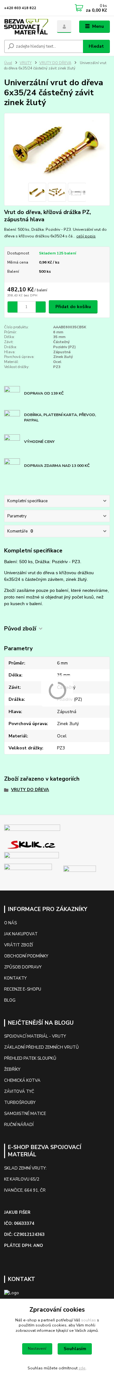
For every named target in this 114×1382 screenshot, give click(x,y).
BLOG (10, 1000)
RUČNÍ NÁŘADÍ (19, 1125)
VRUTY (26, 63)
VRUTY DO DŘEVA (55, 63)
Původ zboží (20, 628)
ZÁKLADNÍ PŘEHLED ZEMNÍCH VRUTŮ (41, 1047)
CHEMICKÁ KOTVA (22, 1080)
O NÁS (10, 923)
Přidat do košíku (73, 307)
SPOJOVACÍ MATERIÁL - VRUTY (35, 1036)
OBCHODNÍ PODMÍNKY (26, 956)
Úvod (8, 63)
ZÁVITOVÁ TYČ (19, 1091)
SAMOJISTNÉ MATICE (25, 1114)
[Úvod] (26, 26)
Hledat (96, 46)
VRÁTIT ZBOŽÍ (18, 945)
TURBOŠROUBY (19, 1102)
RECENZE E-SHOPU (22, 989)
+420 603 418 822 (20, 8)
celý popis (86, 236)
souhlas (88, 1320)
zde (82, 1368)
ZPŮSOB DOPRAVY (22, 967)
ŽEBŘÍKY (12, 1069)
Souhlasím (75, 1349)
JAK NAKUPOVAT (21, 934)
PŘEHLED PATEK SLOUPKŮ (30, 1058)
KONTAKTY (16, 978)
